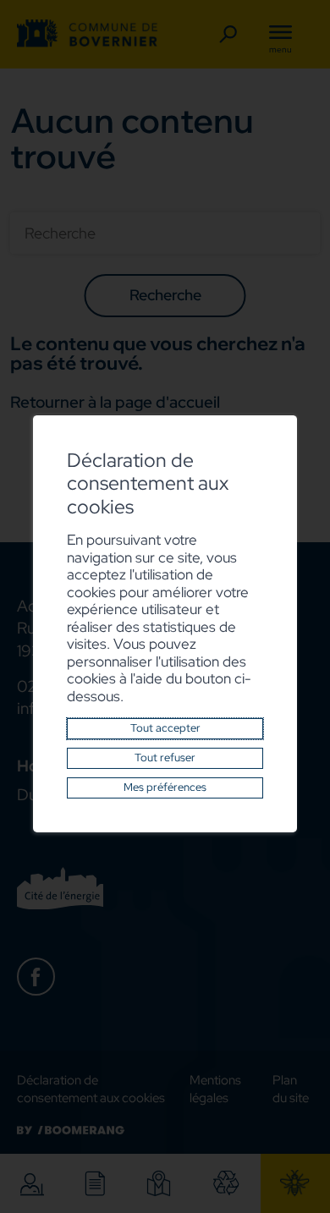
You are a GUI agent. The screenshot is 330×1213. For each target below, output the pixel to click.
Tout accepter (165, 728)
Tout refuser (165, 757)
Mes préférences (165, 787)
